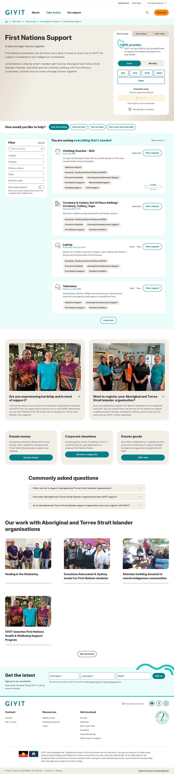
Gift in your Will (87, 726)
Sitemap (58, 771)
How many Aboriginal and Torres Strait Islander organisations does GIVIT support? (75, 496)
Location (12, 155)
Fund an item (78, 127)
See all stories (87, 654)
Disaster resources (51, 722)
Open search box (147, 12)
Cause (11, 174)
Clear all (41, 143)
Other (141, 80)
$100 (147, 73)
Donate (83, 718)
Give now (161, 12)
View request (152, 153)
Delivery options (16, 168)
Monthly (153, 63)
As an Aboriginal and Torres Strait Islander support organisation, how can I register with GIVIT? (81, 505)
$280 (159, 73)
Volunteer (84, 722)
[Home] (6, 21)
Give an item (97, 127)
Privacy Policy (94, 682)
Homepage (15, 12)
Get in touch (10, 722)
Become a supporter (87, 454)
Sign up (159, 676)
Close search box (141, 12)
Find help (136, 3)
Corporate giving (87, 734)
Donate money (31, 457)
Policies (49, 771)
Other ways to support (90, 738)
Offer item (143, 457)
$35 (123, 73)
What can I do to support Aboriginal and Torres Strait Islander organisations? (72, 488)
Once (129, 63)
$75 (135, 73)
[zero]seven (163, 771)
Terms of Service (109, 682)
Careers (8, 718)
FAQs (45, 726)
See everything (59, 127)
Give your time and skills (121, 127)
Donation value (15, 180)
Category (12, 161)
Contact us (123, 3)
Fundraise (84, 730)
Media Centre (49, 718)
